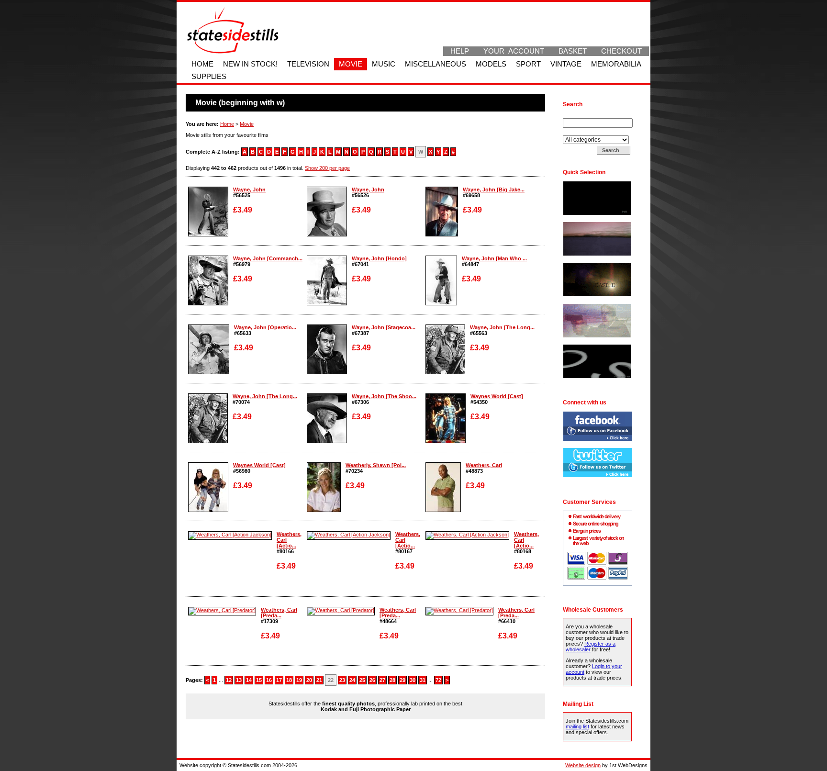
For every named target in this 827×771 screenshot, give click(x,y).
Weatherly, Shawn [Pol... (376, 465)
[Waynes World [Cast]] (445, 441)
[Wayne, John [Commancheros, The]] (208, 303)
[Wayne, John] (208, 234)
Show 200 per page (327, 168)
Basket (573, 51)
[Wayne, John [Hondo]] (327, 303)
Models (491, 64)
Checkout (621, 51)
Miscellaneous (435, 64)
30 (412, 680)
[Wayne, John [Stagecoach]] (327, 372)
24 (352, 680)
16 (269, 680)
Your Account (513, 51)
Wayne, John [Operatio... (265, 327)
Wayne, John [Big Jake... (494, 189)
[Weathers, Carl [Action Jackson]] (230, 534)
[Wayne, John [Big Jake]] (441, 234)
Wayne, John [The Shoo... (384, 396)
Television (308, 64)
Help (459, 51)
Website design (583, 765)
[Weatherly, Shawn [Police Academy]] (324, 510)
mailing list (577, 726)
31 (422, 680)
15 (259, 680)
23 (342, 680)
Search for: (577, 115)
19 (299, 680)
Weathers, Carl (484, 465)
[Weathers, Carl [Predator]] (222, 610)
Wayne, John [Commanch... (267, 258)
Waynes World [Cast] (496, 396)
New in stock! (250, 64)
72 (438, 680)
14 (249, 680)
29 (402, 680)
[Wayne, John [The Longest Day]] (445, 372)
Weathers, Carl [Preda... (279, 612)
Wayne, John (249, 189)
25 (362, 680)
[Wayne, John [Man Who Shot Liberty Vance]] (441, 303)
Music (383, 64)
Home (202, 64)
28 (392, 680)
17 (279, 680)
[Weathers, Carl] (443, 510)
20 (309, 680)
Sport (528, 64)
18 (289, 680)
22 (331, 680)
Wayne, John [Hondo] (379, 258)
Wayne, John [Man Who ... (494, 258)
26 (372, 680)
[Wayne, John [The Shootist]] (327, 441)
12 (229, 680)
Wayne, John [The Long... (502, 327)
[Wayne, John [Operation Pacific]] (208, 372)
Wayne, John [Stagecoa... (383, 327)
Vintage (565, 64)
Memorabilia (616, 64)
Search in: (575, 132)
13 (239, 680)
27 (382, 680)
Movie (350, 64)
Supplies (208, 76)
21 (319, 680)
